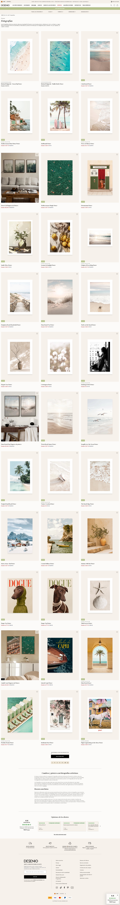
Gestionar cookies (84, 878)
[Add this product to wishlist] (37, 33)
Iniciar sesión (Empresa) (61, 883)
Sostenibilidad (59, 870)
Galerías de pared (68, 5)
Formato (60, 11)
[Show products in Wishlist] (114, 5)
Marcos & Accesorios (50, 5)
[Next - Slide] (100, 826)
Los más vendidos (17, 5)
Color (49, 11)
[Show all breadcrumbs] (2, 15)
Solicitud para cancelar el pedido (86, 875)
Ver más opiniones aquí (60, 834)
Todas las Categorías (36, 11)
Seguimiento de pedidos (85, 865)
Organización (84, 11)
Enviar (35, 876)
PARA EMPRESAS (86, 5)
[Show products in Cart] (117, 5)
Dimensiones (72, 11)
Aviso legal (58, 865)
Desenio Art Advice (84, 860)
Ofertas (59, 5)
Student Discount (60, 874)
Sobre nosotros (59, 860)
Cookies (82, 870)
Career (57, 867)
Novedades (27, 5)
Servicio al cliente (84, 862)
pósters (45, 785)
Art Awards (58, 881)
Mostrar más (60, 756)
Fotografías (12, 15)
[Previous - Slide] (36, 826)
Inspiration (78, 5)
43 (65, 762)
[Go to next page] (68, 762)
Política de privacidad (37, 880)
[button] (112, 899)
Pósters (33, 5)
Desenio (64, 901)
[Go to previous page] (52, 762)
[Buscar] (111, 5)
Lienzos (40, 5)
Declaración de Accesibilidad (63, 872)
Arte (7, 15)
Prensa (57, 862)
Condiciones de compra (85, 867)
